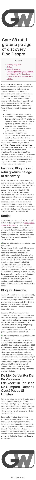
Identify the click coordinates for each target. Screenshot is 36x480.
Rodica (9, 67)
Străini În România (13, 69)
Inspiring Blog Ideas (14, 65)
